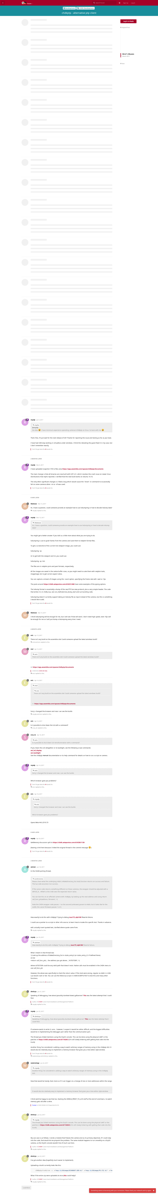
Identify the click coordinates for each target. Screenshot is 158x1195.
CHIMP (40, 1002)
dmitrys (38, 1016)
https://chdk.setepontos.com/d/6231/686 (59, 584)
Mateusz (38, 523)
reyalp (37, 799)
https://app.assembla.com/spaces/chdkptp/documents (82, 469)
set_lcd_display (36, 750)
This (84, 995)
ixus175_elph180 (75, 917)
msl (36, 685)
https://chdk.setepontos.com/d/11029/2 (53, 1040)
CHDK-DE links (43, 671)
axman (37, 942)
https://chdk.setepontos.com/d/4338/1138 (68, 842)
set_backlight (36, 753)
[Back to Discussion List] (3, 3)
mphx (37, 425)
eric (36, 654)
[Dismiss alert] (154, 1191)
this (65, 1175)
